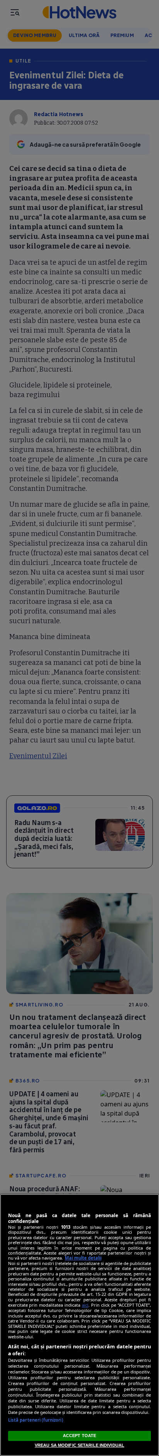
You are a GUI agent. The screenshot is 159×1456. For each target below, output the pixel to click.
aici (85, 1305)
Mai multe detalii (83, 1258)
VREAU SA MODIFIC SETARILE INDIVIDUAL (79, 1445)
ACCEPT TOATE (79, 1435)
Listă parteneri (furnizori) (35, 1420)
